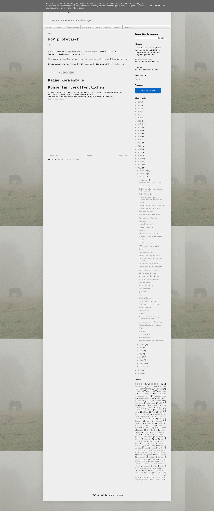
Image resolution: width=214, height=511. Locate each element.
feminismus (139, 403)
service (153, 470)
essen (151, 425)
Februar (142, 363)
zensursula (141, 457)
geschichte (151, 403)
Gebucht (142, 230)
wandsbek (138, 481)
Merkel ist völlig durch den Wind (150, 267)
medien (150, 391)
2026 (139, 102)
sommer (138, 434)
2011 (139, 149)
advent (153, 446)
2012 (139, 146)
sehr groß (114, 64)
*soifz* (141, 240)
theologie (138, 421)
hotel (145, 459)
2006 (139, 165)
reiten (137, 414)
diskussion (153, 405)
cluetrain (147, 466)
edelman (162, 391)
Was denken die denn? (147, 252)
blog (140, 408)
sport (164, 428)
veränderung (145, 389)
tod (156, 439)
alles (50, 66)
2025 (139, 105)
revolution (148, 410)
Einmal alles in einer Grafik (148, 233)
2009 (139, 155)
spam (161, 461)
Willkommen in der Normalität (149, 255)
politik (138, 383)
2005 (139, 168)
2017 (139, 130)
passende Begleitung (146, 307)
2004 (139, 370)
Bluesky (138, 79)
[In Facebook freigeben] (71, 72)
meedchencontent (153, 468)
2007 (139, 162)
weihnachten (139, 425)
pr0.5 (146, 470)
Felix (71, 64)
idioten (163, 386)
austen (156, 472)
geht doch (142, 292)
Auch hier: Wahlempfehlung (149, 279)
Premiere (142, 314)
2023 (139, 112)
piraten (155, 428)
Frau (153, 412)
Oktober (142, 177)
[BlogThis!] (67, 72)
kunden (137, 439)
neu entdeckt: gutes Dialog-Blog (150, 322)
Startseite (88, 156)
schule (145, 394)
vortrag (140, 430)
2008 (139, 159)
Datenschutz (129, 27)
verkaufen (138, 446)
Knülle (141, 328)
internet (138, 401)
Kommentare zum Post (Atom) (68, 159)
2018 (139, 127)
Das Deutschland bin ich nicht (149, 209)
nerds (164, 468)
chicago (137, 466)
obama (139, 470)
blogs (145, 452)
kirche (142, 398)
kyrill (161, 459)
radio (152, 443)
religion (159, 408)
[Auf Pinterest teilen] (74, 72)
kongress (153, 459)
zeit (136, 450)
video (160, 419)
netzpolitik (147, 439)
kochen (163, 430)
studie (161, 443)
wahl (143, 405)
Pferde (97, 27)
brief (162, 477)
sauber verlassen (145, 298)
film (148, 430)
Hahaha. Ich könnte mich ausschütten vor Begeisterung (150, 198)
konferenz (159, 437)
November (143, 174)
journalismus (147, 437)
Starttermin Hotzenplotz (147, 227)
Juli (140, 348)
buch (148, 421)
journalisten (162, 452)
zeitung (163, 455)
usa (161, 439)
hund (136, 443)
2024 (139, 108)
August (142, 345)
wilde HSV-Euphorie (146, 212)
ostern (150, 455)
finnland (146, 479)
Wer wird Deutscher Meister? (149, 215)
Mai (141, 354)
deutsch (159, 421)
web (160, 423)
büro (162, 472)
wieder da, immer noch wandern (150, 183)
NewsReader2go (144, 337)
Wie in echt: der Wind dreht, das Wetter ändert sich (150, 318)
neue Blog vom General (97, 59)
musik (154, 416)
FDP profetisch (144, 334)
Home (48, 27)
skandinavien (160, 479)
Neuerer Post (53, 156)
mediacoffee (139, 468)
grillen (154, 475)
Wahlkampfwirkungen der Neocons (151, 341)
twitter (163, 405)
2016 (139, 133)
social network (157, 432)
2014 (139, 140)
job (153, 419)
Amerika (142, 331)
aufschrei (149, 472)
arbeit (159, 398)
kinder (137, 386)
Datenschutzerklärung (56, 99)
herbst (147, 428)
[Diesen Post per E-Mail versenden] (64, 72)
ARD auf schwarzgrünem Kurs (149, 246)
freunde (160, 446)
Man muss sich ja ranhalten (149, 276)
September (143, 180)
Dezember (143, 171)
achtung (138, 428)
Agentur (118, 27)
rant (147, 432)
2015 (139, 137)
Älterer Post (122, 156)
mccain (144, 477)
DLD (146, 434)
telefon (161, 448)
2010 (139, 152)
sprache (138, 410)
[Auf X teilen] (69, 72)
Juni (141, 351)
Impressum (59, 27)
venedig (161, 470)
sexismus (154, 461)
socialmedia (160, 396)
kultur (137, 416)
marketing (138, 448)
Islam (151, 450)
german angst (146, 475)
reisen (137, 412)
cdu (148, 401)
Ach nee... (142, 221)
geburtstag (152, 441)
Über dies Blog (73, 27)
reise (160, 412)
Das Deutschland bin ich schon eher (152, 205)
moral (147, 448)
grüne (159, 389)
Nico (124, 59)
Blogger (119, 495)
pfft (152, 479)
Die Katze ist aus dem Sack (149, 264)
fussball (152, 452)
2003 (139, 373)
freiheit (158, 401)
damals (160, 457)
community (138, 479)
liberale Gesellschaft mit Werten (150, 237)
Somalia (142, 295)
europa (143, 441)
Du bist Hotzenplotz (146, 194)
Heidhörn (107, 27)
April (141, 357)
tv (161, 416)
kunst (136, 441)
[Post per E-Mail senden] (60, 72)
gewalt (137, 437)
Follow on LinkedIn (148, 91)
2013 (139, 143)
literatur (137, 477)
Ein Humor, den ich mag (147, 273)
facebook (158, 414)
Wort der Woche (144, 310)
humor (161, 441)
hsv (161, 466)
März (141, 360)
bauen (161, 434)
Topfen (141, 202)
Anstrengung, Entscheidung (149, 304)
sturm (154, 448)
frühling (159, 410)
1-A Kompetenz (144, 289)
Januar (142, 366)
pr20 (156, 455)
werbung (147, 414)
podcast (137, 461)
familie (150, 386)
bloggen (137, 452)
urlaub (149, 408)
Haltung (137, 463)
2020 (139, 121)
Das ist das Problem (146, 186)
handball (161, 475)
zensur (143, 450)
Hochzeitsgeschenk (146, 224)
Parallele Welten (144, 282)
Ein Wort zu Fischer (146, 243)
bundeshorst (158, 463)
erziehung (138, 423)
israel (144, 443)
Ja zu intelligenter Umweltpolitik (150, 325)
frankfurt (137, 459)
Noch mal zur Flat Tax (147, 285)
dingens (137, 475)
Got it (166, 6)
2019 (139, 124)
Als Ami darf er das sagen (148, 301)
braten (147, 463)
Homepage (86, 27)
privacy (145, 461)
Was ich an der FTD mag (148, 218)
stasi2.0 (150, 423)
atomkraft (160, 450)
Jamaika (142, 249)
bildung (145, 412)
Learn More (155, 6)
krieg (140, 432)
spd (136, 405)
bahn (153, 434)
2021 (139, 118)
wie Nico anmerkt (91, 51)
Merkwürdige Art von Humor (149, 270)
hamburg (139, 391)
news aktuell (141, 455)
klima (155, 430)
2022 (139, 115)
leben (154, 383)
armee (151, 457)
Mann (137, 419)
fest (155, 466)
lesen (145, 416)
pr (150, 398)
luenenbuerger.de (146, 59)
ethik (160, 403)
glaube (145, 419)
